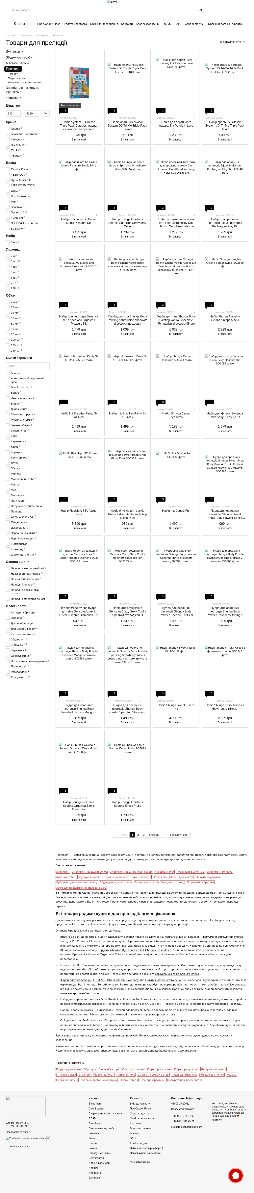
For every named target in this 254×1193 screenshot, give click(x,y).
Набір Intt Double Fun (176, 510)
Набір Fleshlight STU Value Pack (78, 512)
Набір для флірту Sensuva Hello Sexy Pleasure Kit (225, 415)
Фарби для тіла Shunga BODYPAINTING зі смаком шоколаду (99, 980)
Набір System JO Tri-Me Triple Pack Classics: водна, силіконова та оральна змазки (78, 127)
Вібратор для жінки (68, 1069)
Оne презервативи (152, 1079)
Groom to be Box (71, 965)
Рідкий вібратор (141, 877)
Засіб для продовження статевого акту (81, 887)
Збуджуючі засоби (89, 877)
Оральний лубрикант (200, 882)
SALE (178, 23)
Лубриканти (14, 51)
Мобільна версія (19, 1146)
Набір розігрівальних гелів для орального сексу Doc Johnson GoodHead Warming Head (176, 224)
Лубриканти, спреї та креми (105, 1113)
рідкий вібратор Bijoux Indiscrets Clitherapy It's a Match (136, 950)
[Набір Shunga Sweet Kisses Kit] (176, 666)
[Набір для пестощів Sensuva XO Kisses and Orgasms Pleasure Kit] (79, 277)
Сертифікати (96, 1157)
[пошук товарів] (9, 10)
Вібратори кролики (132, 1069)
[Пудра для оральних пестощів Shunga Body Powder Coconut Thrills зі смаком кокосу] (176, 569)
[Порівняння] (224, 10)
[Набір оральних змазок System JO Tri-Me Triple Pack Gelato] (225, 83)
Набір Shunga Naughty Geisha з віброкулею (225, 318)
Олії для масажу (70, 1020)
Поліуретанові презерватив (184, 1079)
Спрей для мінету (181, 877)
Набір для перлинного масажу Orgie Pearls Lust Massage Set (100, 999)
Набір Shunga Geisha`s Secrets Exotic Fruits (127, 803)
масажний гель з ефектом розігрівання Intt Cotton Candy (160, 954)
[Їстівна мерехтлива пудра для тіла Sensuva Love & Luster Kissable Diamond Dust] (79, 569)
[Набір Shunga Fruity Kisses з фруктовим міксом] (225, 666)
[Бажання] (234, 10)
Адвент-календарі (99, 1162)
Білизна (93, 1143)
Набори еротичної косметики (24, 82)
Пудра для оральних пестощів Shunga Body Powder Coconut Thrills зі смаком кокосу (176, 613)
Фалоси (232, 1074)
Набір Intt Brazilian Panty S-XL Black (127, 415)
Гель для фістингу (172, 882)
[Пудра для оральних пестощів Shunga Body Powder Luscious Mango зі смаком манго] (79, 666)
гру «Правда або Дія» (174, 945)
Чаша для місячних (184, 1074)
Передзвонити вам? (182, 1109)
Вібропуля (90, 1069)
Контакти (127, 23)
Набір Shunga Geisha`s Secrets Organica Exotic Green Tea (79, 805)
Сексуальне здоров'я (101, 1128)
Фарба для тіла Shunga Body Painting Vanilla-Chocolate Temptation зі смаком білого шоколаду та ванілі (176, 322)
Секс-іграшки (96, 1108)
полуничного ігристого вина (163, 980)
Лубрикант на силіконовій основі (131, 871)
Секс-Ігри (94, 1123)
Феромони (160, 877)
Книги (92, 1138)
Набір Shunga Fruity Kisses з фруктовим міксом (225, 706)
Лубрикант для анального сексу (76, 882)
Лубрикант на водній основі (90, 871)
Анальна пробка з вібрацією (99, 1079)
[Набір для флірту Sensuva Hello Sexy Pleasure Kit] (225, 374)
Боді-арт (13, 74)
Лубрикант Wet (65, 877)
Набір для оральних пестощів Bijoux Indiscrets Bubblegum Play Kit (225, 222)
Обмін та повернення (104, 23)
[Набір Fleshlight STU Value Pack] (79, 472)
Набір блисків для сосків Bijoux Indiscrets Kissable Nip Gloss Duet (127, 514)
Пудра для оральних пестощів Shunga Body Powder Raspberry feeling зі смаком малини (225, 613)
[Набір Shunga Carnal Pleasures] (176, 374)
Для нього (95, 1172)
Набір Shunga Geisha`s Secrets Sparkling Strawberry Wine (127, 222)
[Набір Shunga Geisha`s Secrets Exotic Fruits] (128, 763)
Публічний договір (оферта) (225, 23)
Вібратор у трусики (159, 1069)
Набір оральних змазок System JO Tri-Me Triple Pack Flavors (127, 125)
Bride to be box (69, 936)
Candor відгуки (194, 23)
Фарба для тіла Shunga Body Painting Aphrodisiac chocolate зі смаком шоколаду (127, 320)
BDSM (92, 1118)
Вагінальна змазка (146, 882)
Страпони (85, 1074)
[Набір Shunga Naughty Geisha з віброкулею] (225, 277)
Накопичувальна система (145, 1153)
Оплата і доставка (75, 23)
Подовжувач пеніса (211, 1074)
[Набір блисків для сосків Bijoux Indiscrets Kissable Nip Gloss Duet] (128, 472)
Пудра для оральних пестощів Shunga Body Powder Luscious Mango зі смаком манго (78, 710)
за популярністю (230, 41)
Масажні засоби (17, 63)
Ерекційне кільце (67, 1079)
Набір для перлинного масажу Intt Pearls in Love (176, 123)
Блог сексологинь (147, 23)
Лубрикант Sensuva (219, 871)
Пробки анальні (104, 1074)
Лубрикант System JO (191, 871)
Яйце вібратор (108, 1069)
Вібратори (95, 1103)
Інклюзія (94, 1133)
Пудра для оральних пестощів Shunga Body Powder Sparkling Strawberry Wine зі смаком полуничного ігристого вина (127, 712)
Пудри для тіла (16, 78)
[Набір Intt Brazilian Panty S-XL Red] (79, 374)
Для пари (94, 1177)
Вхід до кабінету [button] (140, 1103)
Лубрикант (63, 871)
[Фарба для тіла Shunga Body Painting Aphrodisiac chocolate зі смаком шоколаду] (128, 277)
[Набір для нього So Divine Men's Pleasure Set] (79, 180)
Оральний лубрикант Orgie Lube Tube (96, 954)
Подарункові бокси (100, 1153)
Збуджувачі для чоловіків (116, 882)
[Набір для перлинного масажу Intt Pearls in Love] (176, 83)
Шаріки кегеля (128, 1079)
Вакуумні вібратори (213, 1069)
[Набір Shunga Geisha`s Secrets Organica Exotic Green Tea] (79, 763)
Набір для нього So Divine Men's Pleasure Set (78, 220)
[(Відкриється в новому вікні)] (49, 1138)
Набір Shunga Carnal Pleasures (176, 415)
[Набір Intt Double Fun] (176, 472)
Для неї (93, 1167)
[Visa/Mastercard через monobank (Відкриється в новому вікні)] (26, 1138)
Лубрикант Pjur (164, 871)
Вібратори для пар (186, 1069)
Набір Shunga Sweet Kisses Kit (176, 706)
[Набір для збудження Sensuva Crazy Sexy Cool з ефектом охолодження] (128, 569)
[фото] (26, 1106)
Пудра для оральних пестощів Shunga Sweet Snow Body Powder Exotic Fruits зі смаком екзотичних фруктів (224, 518)
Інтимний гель (126, 1074)
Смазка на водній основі (153, 1074)
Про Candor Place (48, 23)
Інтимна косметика (116, 877)
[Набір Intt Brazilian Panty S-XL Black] (128, 374)
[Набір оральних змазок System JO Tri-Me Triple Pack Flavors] (128, 83)
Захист (93, 1148)
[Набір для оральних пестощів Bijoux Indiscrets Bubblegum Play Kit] (225, 180)
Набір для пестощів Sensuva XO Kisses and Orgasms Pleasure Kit (78, 320)
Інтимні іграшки (66, 1074)
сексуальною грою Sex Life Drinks (177, 973)
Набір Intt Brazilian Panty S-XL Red (79, 415)
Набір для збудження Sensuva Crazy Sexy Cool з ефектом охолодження (127, 611)
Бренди (166, 23)
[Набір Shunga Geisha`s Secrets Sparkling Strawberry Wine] (128, 180)
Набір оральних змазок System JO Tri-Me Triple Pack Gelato (224, 125)
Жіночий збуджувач (207, 877)
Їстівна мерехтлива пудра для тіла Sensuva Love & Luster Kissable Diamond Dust (78, 611)
